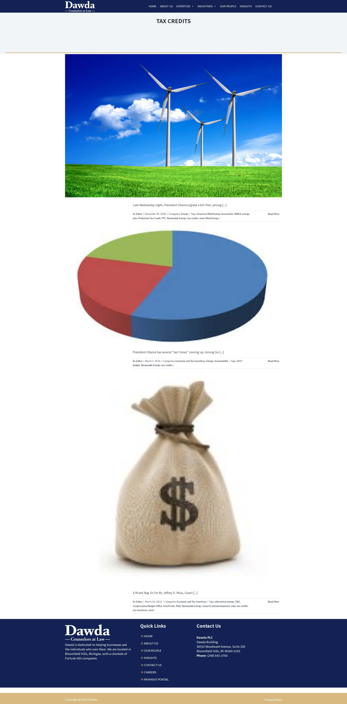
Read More (273, 213)
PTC (164, 218)
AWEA (237, 213)
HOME (148, 636)
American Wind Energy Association (215, 213)
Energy (185, 213)
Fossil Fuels (169, 606)
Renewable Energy (176, 218)
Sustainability (221, 361)
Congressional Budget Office (147, 606)
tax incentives (140, 610)
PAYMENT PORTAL (156, 679)
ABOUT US (151, 643)
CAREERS (150, 672)
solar (233, 606)
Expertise (183, 6)
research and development (216, 606)
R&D (178, 606)
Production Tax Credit (149, 218)
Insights (246, 6)
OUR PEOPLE (152, 650)
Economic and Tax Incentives (190, 361)
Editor (139, 213)
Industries (205, 6)
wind (201, 218)
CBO (237, 601)
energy (245, 213)
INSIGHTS (150, 657)
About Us (166, 6)
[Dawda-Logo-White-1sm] (87, 625)
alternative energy (224, 601)
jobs (135, 218)
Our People (228, 6)
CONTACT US (153, 665)
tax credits (192, 218)
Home (152, 6)
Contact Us (263, 6)
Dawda (92, 699)
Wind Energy (212, 218)
